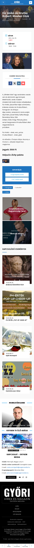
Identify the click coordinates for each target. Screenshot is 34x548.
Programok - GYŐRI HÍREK (14, 19)
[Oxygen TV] (17, 441)
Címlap (4, 19)
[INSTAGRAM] (26, 477)
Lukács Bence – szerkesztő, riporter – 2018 (16, 425)
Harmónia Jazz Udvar (13, 391)
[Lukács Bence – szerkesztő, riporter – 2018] (17, 416)
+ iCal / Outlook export (17, 179)
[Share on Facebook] (10, 83)
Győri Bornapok (11, 355)
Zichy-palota (17, 155)
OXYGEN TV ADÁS (13, 450)
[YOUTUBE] (20, 477)
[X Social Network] (15, 83)
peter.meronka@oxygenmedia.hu (18, 473)
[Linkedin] (19, 83)
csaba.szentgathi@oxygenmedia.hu (18, 467)
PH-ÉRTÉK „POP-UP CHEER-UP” (16, 320)
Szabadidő (24, 19)
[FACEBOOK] (23, 477)
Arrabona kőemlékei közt (15, 285)
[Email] (23, 83)
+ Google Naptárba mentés (17, 174)
